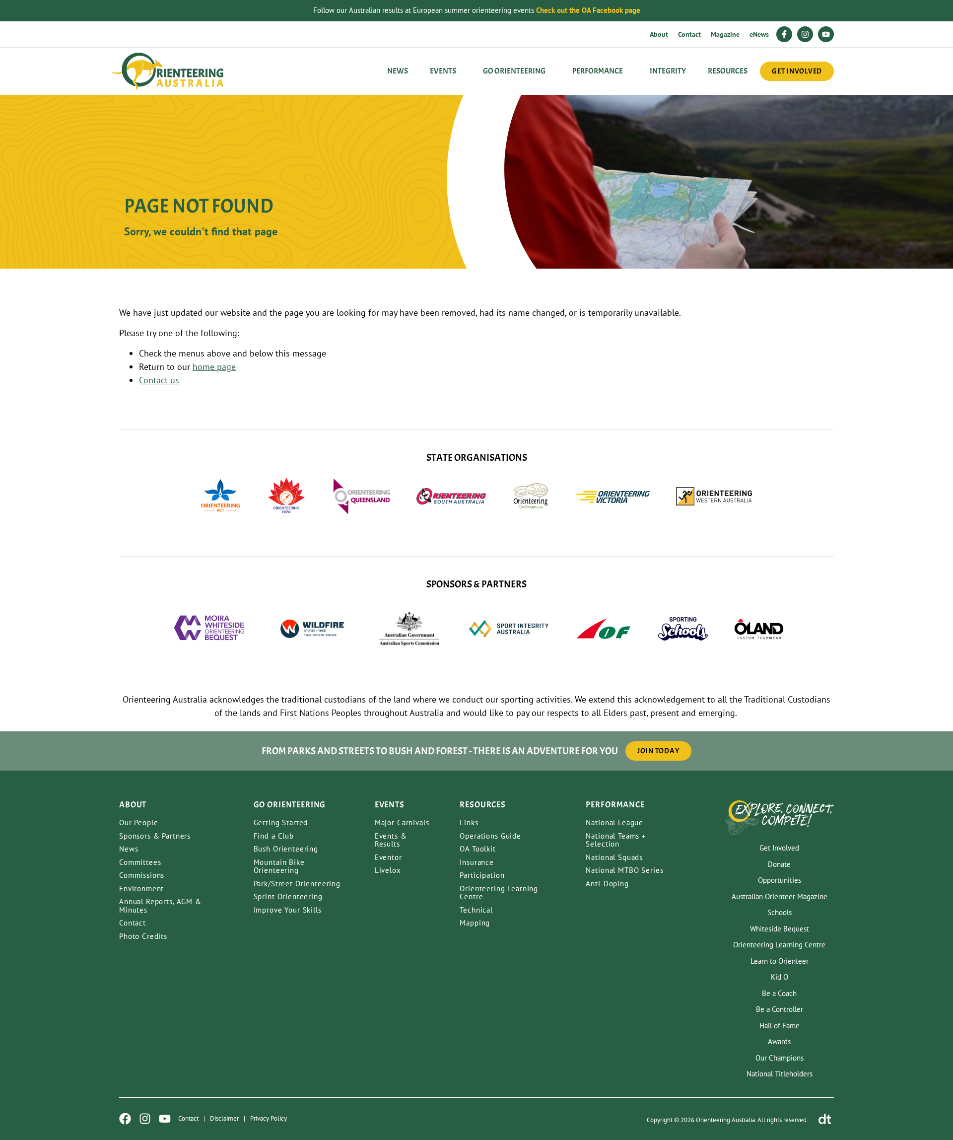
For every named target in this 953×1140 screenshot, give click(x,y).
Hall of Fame (779, 1025)
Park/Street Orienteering (297, 883)
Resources (728, 71)
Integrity (668, 71)
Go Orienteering (514, 71)
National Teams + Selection (616, 840)
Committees (140, 862)
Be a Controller (779, 1009)
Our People (138, 822)
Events (443, 71)
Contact (689, 34)
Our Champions (779, 1058)
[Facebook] (125, 1119)
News (397, 71)
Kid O (779, 977)
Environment (141, 888)
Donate (779, 864)
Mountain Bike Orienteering (279, 866)
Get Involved (779, 848)
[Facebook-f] (784, 34)
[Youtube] (826, 34)
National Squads (614, 857)
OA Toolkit (478, 849)
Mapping (475, 922)
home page (214, 366)
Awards (779, 1041)
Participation (482, 875)
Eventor (388, 857)
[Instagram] (805, 34)
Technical (476, 910)
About (659, 34)
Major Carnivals (402, 822)
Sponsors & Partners (155, 836)
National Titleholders (780, 1073)
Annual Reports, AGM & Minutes (160, 906)
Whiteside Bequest (779, 928)
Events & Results (391, 840)
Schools (779, 912)
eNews (759, 34)
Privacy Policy (268, 1118)
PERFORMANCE (597, 71)
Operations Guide (490, 836)
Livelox (388, 870)
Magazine (725, 34)
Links (469, 822)
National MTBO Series (624, 870)
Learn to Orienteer (779, 961)
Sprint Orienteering (288, 896)
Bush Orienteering (286, 849)
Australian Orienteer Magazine (779, 896)
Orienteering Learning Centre (499, 893)
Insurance (477, 862)
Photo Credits (143, 936)
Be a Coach (779, 993)
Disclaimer (224, 1118)
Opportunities (779, 880)
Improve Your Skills (288, 910)
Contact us (159, 380)
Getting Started (281, 822)
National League (614, 822)
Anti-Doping (607, 883)
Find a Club (274, 836)
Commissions (141, 875)
